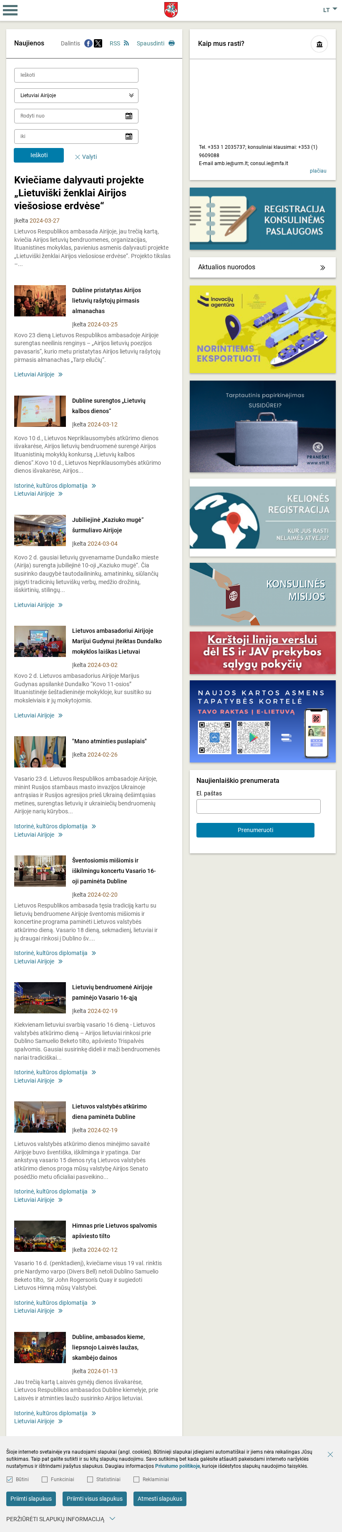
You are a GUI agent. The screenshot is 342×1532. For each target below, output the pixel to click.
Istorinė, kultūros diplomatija (51, 485)
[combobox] (76, 95)
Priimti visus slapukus (95, 1498)
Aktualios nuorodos (226, 267)
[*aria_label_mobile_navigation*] (10, 10)
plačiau (318, 171)
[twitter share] (98, 43)
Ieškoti (39, 155)
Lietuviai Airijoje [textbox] (38, 95)
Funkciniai (62, 1479)
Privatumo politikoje (177, 1466)
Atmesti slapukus (160, 1498)
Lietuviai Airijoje (34, 374)
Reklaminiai (156, 1479)
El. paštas (209, 793)
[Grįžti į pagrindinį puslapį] (171, 10)
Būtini (22, 1479)
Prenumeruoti (255, 830)
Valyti (89, 156)
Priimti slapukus (31, 1498)
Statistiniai (108, 1479)
